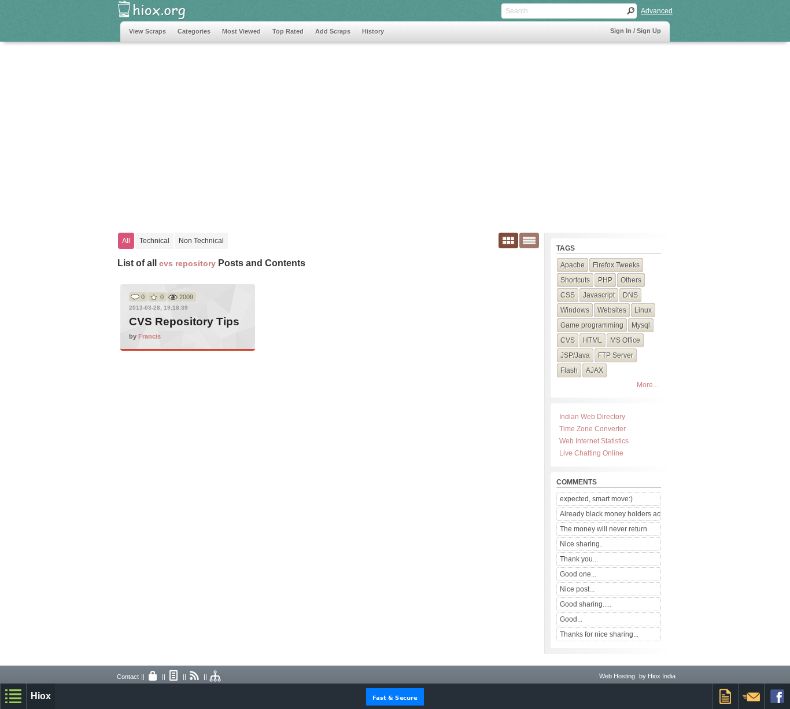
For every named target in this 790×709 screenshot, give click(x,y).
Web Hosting (617, 676)
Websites (611, 310)
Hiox (41, 696)
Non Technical (201, 241)
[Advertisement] (330, 131)
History (373, 31)
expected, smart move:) (596, 499)
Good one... (578, 574)
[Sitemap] (215, 676)
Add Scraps (332, 31)
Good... (571, 619)
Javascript (599, 295)
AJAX (594, 370)
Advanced (657, 11)
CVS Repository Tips (184, 321)
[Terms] (174, 676)
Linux (643, 310)
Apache (572, 265)
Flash (569, 370)
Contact (128, 676)
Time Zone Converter (592, 429)
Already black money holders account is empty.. (610, 514)
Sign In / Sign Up (635, 30)
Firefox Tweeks (616, 265)
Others (631, 280)
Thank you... (579, 559)
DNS (630, 295)
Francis (149, 336)
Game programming (591, 325)
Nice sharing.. (581, 544)
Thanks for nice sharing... (599, 634)
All (126, 241)
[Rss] (195, 676)
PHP (605, 280)
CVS (567, 340)
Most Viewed (241, 31)
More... (647, 385)
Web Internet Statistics (594, 441)
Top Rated (288, 31)
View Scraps (147, 31)
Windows (574, 310)
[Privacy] (153, 676)
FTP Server (615, 355)
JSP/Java (575, 355)
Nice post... (577, 589)
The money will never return (603, 529)
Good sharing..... (585, 604)
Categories (194, 31)
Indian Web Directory (592, 417)
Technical (154, 241)
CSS (567, 295)
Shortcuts (575, 280)
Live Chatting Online (591, 453)
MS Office (625, 340)
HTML (592, 340)
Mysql (641, 325)
